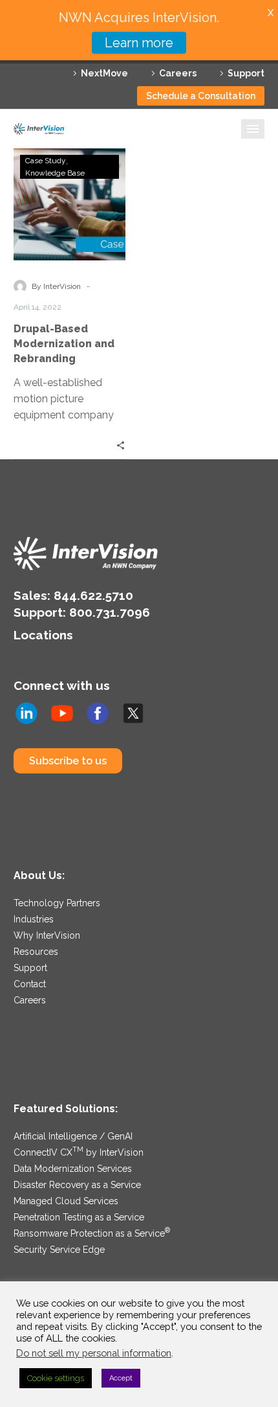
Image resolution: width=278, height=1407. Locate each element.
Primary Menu (252, 129)
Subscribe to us (68, 761)
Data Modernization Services (73, 1168)
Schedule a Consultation (200, 96)
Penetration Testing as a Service (79, 1217)
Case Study (45, 160)
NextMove (104, 73)
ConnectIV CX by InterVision (79, 1152)
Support (246, 73)
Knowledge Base (55, 172)
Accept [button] (121, 1378)
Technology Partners (57, 903)
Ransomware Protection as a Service (92, 1233)
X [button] (270, 12)
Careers (178, 73)
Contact (30, 984)
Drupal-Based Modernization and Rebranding (64, 344)
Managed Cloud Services (66, 1201)
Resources (36, 951)
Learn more (139, 43)
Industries (34, 919)
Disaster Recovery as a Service (77, 1185)
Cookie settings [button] (55, 1378)
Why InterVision (47, 935)
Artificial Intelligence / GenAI (73, 1136)
